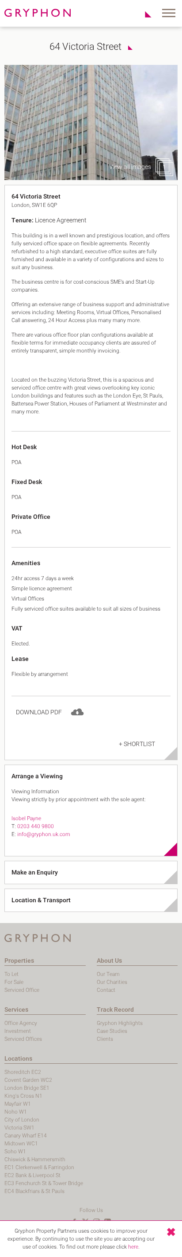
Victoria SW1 (19, 1128)
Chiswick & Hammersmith (34, 1159)
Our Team (108, 974)
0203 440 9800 (35, 826)
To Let (11, 974)
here (133, 1247)
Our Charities (112, 982)
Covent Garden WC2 (28, 1080)
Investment (17, 1031)
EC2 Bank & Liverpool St (32, 1175)
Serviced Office (21, 990)
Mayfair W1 (17, 1104)
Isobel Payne (26, 818)
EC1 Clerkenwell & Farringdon (39, 1167)
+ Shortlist (137, 744)
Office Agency (20, 1023)
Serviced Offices (23, 1039)
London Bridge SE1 (26, 1088)
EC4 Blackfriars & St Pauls (34, 1191)
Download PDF (39, 712)
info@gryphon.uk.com (43, 834)
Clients (105, 1039)
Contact (106, 990)
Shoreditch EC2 (22, 1072)
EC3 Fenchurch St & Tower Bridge (43, 1183)
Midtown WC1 (21, 1144)
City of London (21, 1120)
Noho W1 (15, 1112)
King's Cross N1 (23, 1096)
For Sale (13, 982)
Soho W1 (15, 1152)
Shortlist (143, 14)
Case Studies (112, 1031)
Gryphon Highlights (120, 1023)
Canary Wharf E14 (25, 1136)
